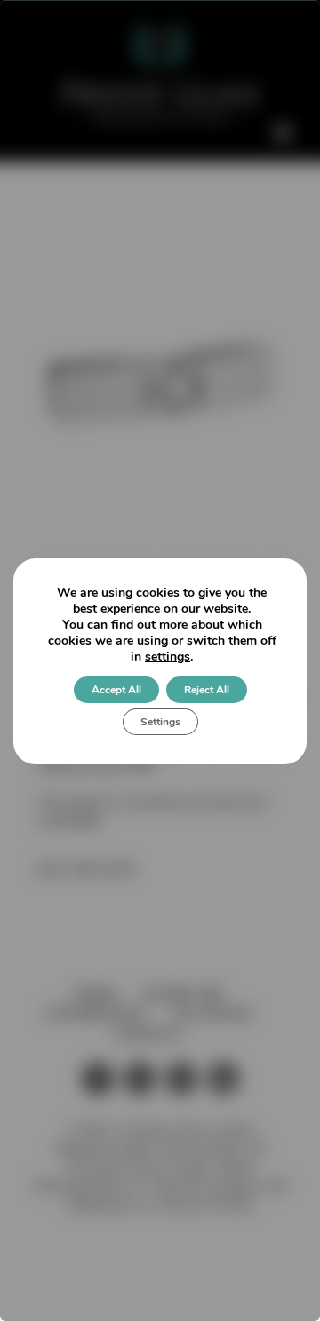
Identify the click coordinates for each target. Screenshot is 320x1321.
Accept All (116, 690)
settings (167, 657)
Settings (160, 722)
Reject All (206, 690)
